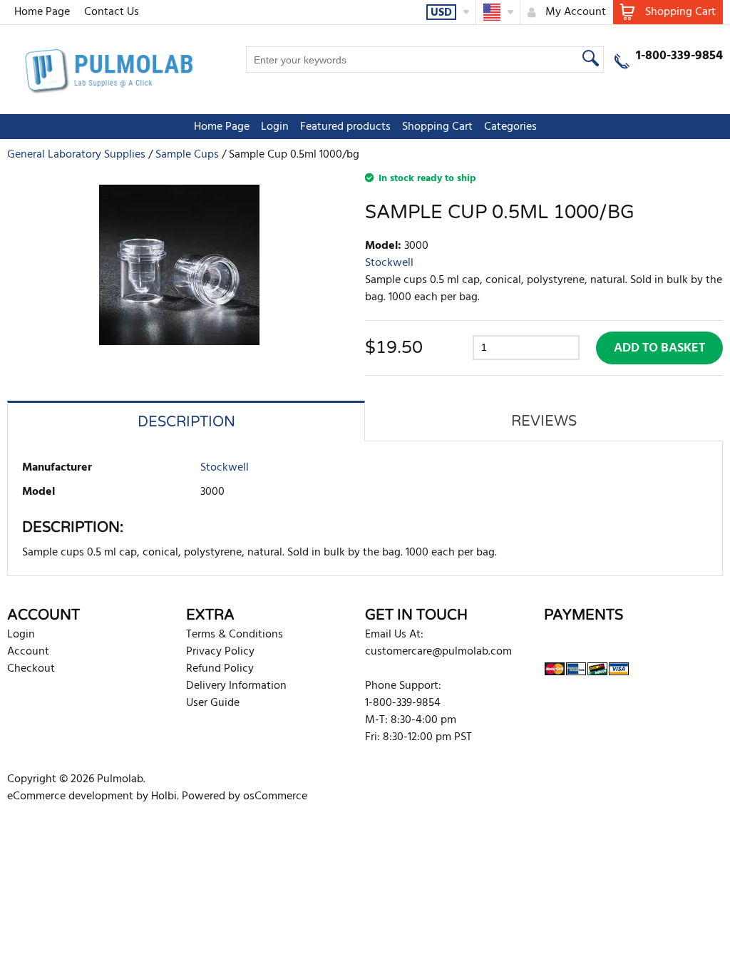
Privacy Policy (220, 651)
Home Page (42, 12)
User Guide (213, 703)
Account (28, 651)
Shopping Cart (437, 127)
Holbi (164, 796)
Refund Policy (220, 669)
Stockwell (389, 263)
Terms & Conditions (234, 634)
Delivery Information (236, 686)
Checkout (31, 669)
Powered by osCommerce (244, 796)
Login (275, 127)
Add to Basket (659, 348)
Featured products (345, 127)
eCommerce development (70, 796)
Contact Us (111, 12)
